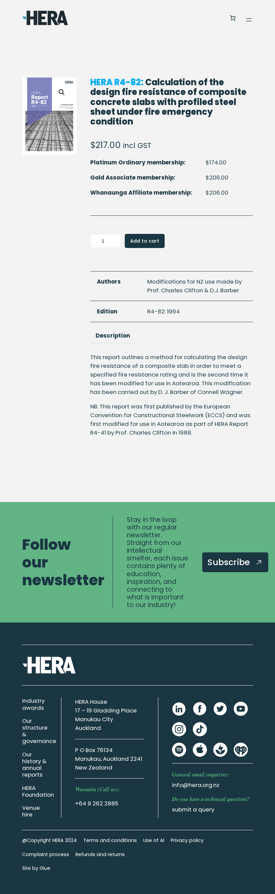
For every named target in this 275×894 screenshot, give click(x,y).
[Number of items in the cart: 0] (232, 18)
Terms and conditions (110, 840)
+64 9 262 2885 (96, 803)
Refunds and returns (100, 854)
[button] (62, 92)
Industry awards (33, 704)
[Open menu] (249, 20)
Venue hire (31, 811)
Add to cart (144, 241)
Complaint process (45, 854)
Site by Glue (36, 868)
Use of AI (153, 840)
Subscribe (230, 562)
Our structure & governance (39, 731)
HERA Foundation (38, 791)
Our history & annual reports (34, 764)
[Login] (216, 18)
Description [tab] (113, 336)
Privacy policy (187, 840)
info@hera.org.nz (195, 785)
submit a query (193, 809)
